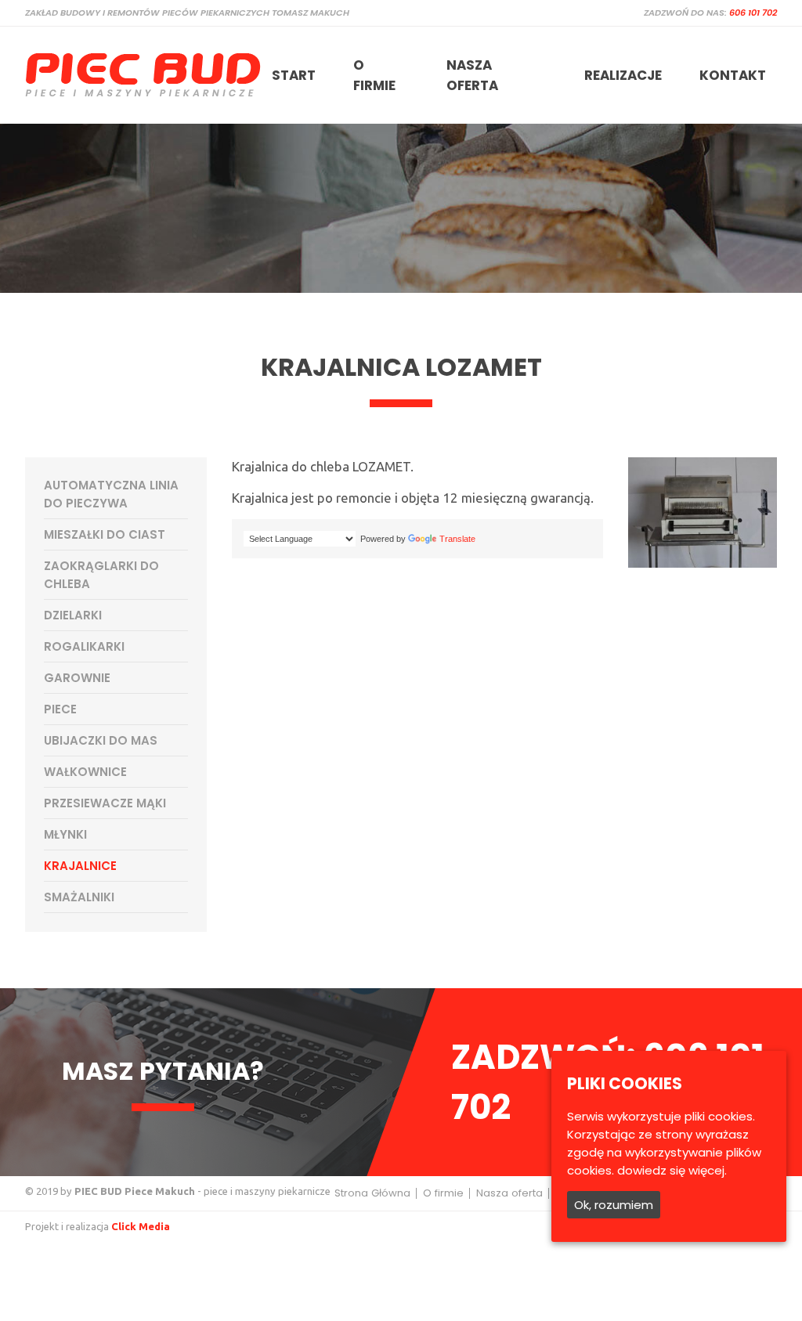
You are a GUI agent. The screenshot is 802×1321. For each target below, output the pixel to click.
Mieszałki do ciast (104, 534)
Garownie (77, 678)
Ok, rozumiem (613, 1204)
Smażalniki (79, 897)
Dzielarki (73, 615)
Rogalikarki (84, 646)
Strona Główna (372, 1193)
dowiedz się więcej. (672, 1170)
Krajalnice (80, 865)
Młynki (65, 834)
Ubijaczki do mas (100, 740)
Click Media (140, 1226)
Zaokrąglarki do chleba (101, 575)
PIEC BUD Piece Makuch (134, 1191)
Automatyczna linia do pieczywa (111, 494)
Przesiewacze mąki (105, 803)
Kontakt (732, 75)
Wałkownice (85, 771)
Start (294, 75)
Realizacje (623, 75)
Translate (457, 538)
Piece (60, 709)
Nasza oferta (472, 75)
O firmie (374, 75)
